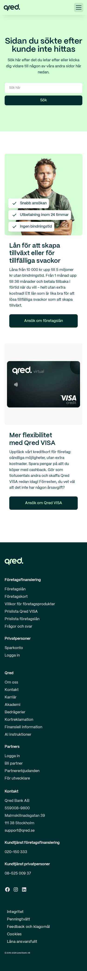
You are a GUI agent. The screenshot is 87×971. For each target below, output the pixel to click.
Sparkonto (14, 648)
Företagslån (15, 589)
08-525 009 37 (18, 873)
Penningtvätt (18, 919)
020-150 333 (16, 852)
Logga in (12, 655)
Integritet (15, 912)
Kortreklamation (19, 719)
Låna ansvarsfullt (22, 942)
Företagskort (16, 596)
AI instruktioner (18, 734)
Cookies (14, 934)
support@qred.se (20, 830)
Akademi (12, 705)
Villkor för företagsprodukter (30, 604)
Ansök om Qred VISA (43, 503)
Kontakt (12, 690)
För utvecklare (17, 778)
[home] (12, 7)
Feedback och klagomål (28, 927)
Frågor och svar (18, 626)
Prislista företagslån (22, 619)
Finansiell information (23, 727)
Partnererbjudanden (22, 771)
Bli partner (14, 763)
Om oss (11, 682)
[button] (78, 7)
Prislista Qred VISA (21, 611)
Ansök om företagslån (43, 321)
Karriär (10, 697)
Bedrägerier (15, 712)
